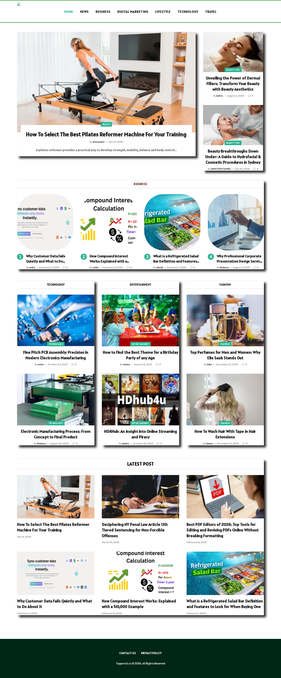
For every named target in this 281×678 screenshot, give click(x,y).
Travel (211, 12)
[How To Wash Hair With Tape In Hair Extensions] (225, 399)
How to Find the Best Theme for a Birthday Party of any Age (140, 355)
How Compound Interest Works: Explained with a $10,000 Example (109, 259)
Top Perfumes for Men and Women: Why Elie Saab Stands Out (225, 355)
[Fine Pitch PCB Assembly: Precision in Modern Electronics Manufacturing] (55, 320)
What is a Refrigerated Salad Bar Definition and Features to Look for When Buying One (176, 259)
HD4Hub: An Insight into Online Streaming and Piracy (140, 434)
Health (106, 124)
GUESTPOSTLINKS (221, 168)
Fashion (225, 344)
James (219, 95)
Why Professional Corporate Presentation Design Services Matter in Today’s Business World (240, 259)
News (84, 12)
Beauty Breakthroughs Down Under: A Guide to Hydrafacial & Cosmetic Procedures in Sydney (233, 156)
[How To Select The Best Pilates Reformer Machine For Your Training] (106, 82)
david (159, 267)
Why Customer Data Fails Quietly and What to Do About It (45, 259)
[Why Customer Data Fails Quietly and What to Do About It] (45, 222)
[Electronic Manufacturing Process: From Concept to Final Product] (55, 399)
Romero (224, 267)
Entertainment (140, 344)
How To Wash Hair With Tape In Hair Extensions (225, 434)
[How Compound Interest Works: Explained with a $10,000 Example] (109, 222)
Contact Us (127, 653)
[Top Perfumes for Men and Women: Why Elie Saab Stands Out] (225, 320)
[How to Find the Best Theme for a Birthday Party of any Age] (140, 320)
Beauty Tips (233, 69)
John (209, 364)
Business (103, 12)
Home (68, 12)
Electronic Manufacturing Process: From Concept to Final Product (56, 434)
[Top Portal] (32, 11)
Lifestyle (163, 12)
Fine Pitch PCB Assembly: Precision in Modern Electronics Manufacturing (55, 355)
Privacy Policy (151, 653)
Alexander (99, 141)
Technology (188, 12)
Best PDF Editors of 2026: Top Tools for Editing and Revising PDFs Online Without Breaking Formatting (223, 530)
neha (32, 267)
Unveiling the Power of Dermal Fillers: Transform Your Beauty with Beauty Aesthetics (233, 83)
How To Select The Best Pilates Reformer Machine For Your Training (106, 134)
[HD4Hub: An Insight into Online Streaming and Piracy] (140, 399)
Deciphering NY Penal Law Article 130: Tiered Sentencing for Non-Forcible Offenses (135, 530)
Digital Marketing (132, 12)
